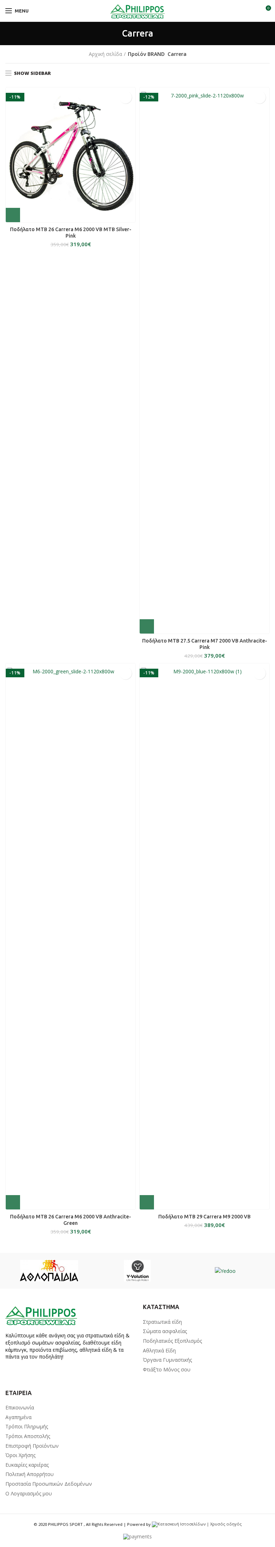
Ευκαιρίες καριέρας (27, 1464)
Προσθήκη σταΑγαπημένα (125, 97)
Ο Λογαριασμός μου (28, 1493)
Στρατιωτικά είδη (162, 1321)
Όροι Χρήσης (20, 1455)
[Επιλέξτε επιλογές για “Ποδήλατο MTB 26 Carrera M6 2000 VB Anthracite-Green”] (13, 1202)
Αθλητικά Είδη (159, 1350)
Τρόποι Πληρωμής (26, 1426)
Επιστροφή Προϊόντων (32, 1445)
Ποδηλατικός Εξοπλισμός (172, 1340)
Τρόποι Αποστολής (27, 1436)
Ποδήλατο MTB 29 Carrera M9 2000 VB (204, 1216)
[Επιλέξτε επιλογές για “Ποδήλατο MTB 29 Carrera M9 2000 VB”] (147, 1202)
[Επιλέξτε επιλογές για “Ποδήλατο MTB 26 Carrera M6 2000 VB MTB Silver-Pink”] (13, 215)
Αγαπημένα (18, 1417)
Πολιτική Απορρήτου (29, 1474)
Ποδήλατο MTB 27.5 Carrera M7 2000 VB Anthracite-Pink (204, 644)
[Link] (137, 11)
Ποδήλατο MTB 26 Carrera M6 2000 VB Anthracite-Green (70, 1220)
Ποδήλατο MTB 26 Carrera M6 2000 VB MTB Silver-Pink (70, 232)
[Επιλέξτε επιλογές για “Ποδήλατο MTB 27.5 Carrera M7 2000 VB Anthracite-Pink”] (147, 626)
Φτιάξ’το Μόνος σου (166, 1369)
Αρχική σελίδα (105, 54)
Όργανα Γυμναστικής (167, 1359)
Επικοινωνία (19, 1407)
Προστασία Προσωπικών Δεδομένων (48, 1483)
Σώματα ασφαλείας (165, 1331)
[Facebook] (10, 1372)
